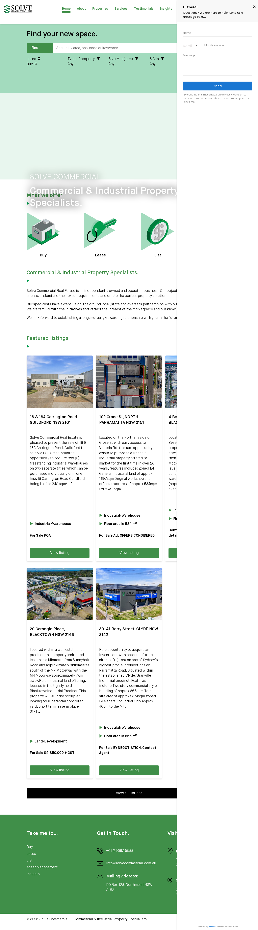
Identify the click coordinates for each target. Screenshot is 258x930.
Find (34, 48)
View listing (59, 553)
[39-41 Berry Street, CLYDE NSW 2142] (129, 594)
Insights (166, 8)
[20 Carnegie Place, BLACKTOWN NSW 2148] (60, 594)
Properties (100, 8)
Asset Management (42, 867)
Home (66, 8)
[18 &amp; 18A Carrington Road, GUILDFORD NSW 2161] (60, 382)
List (30, 861)
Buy (30, 64)
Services (121, 8)
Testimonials (144, 8)
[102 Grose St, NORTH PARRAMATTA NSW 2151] (129, 382)
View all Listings (129, 793)
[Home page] (17, 9)
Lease (31, 59)
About (81, 8)
